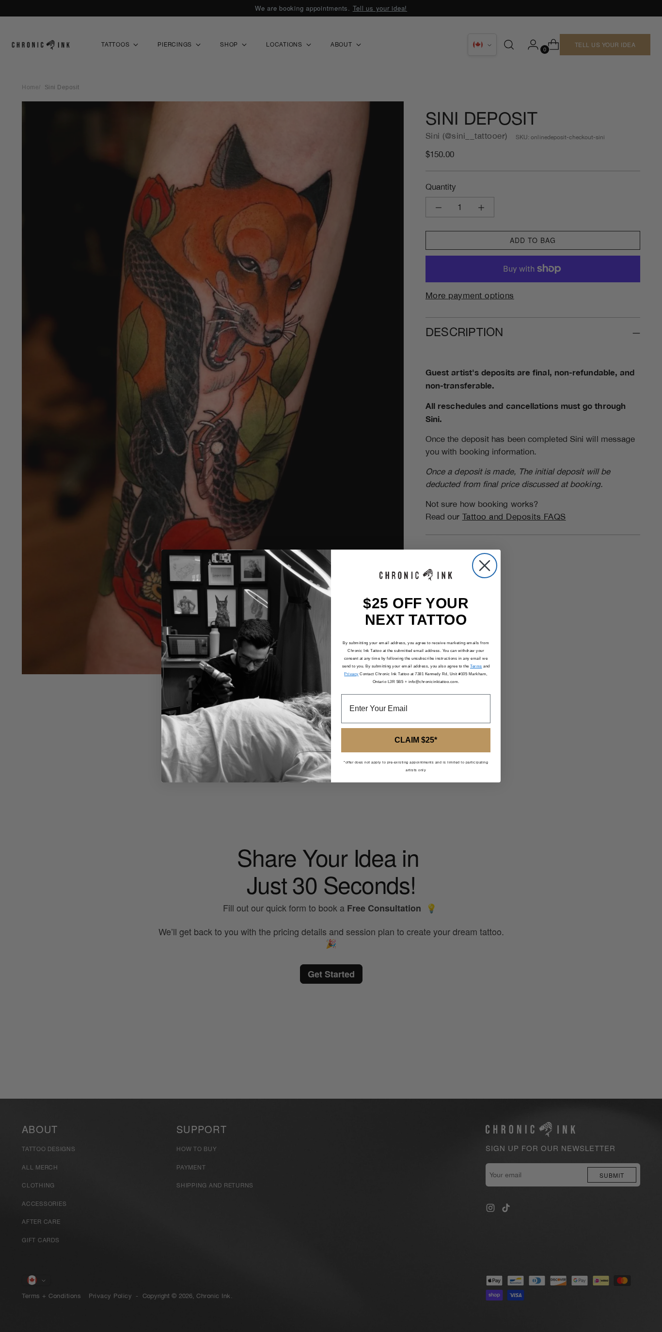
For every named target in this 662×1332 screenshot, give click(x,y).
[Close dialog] (485, 565)
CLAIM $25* (415, 740)
